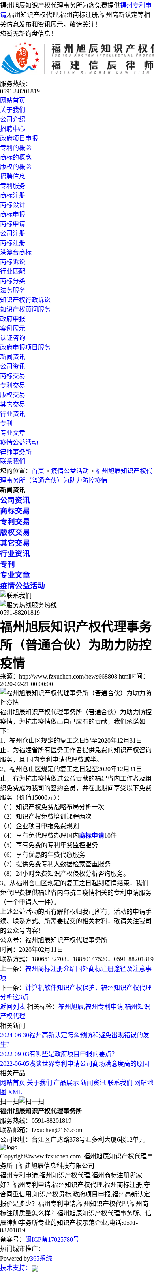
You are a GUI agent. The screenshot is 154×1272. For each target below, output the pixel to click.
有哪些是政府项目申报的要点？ (59, 1054)
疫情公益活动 (19, 442)
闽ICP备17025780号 (52, 1239)
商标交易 (12, 376)
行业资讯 (12, 414)
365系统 (41, 1258)
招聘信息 (12, 176)
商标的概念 (16, 157)
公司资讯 (12, 366)
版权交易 (12, 395)
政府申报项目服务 (25, 347)
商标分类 (12, 281)
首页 (38, 471)
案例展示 (12, 328)
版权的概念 (16, 167)
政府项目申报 (19, 138)
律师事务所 (16, 452)
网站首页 (12, 100)
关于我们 (12, 109)
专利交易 (12, 385)
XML (15, 1092)
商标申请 (12, 224)
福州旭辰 (71, 1006)
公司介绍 (12, 119)
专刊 (6, 423)
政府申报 (12, 319)
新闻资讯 (12, 357)
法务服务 (12, 290)
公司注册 (12, 233)
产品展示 (66, 1082)
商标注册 (12, 195)
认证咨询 (12, 338)
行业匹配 (12, 271)
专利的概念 (16, 148)
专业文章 (12, 433)
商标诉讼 (12, 262)
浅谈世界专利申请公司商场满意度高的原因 (74, 1063)
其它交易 (12, 404)
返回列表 (12, 1006)
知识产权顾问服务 (25, 309)
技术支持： (16, 1267)
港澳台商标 (16, 252)
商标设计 (12, 205)
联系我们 (12, 461)
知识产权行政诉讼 (25, 300)
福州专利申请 (104, 1006)
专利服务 (12, 186)
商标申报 (12, 214)
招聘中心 (12, 128)
